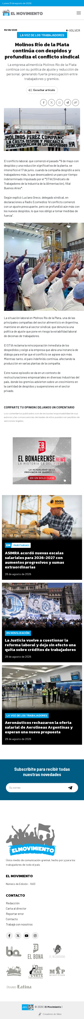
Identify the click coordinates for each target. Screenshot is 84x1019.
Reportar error (15, 913)
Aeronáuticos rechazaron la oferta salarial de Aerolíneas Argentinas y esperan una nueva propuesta (39, 727)
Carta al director (16, 908)
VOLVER (74, 30)
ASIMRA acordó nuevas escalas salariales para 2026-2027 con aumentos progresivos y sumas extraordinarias (34, 560)
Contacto (12, 919)
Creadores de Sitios (52, 1014)
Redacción (13, 903)
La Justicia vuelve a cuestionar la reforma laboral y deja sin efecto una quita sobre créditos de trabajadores (40, 645)
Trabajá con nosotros (19, 924)
